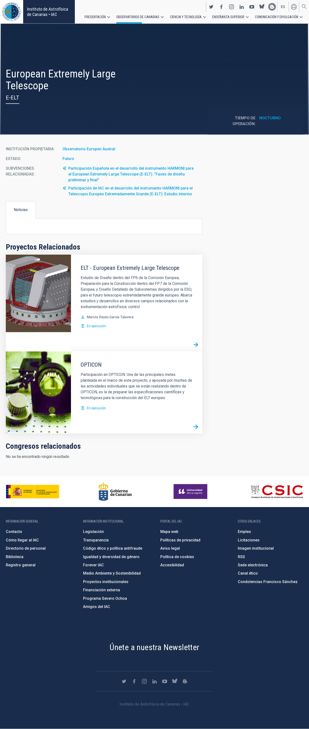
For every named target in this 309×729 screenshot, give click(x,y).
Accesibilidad (172, 565)
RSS (241, 556)
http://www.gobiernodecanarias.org (115, 491)
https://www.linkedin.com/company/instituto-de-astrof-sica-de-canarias (242, 7)
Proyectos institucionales (105, 581)
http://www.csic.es (276, 491)
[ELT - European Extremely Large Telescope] (195, 344)
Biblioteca (14, 556)
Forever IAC (93, 565)
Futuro (68, 158)
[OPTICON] (195, 426)
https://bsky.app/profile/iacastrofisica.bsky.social (262, 7)
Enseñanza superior (228, 17)
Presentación (95, 17)
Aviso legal (170, 548)
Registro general (20, 565)
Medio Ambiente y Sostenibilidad (112, 573)
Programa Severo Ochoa (105, 598)
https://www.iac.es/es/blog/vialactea (272, 7)
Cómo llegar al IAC (22, 540)
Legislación (93, 531)
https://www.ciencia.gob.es (32, 492)
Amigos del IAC (96, 606)
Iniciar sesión (294, 7)
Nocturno (270, 118)
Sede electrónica (253, 565)
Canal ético (248, 573)
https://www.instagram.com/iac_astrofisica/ (231, 7)
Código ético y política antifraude (112, 548)
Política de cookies (177, 556)
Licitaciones (249, 540)
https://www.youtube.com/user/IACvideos (252, 7)
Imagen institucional (256, 548)
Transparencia (96, 540)
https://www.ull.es (191, 491)
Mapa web (169, 531)
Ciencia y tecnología (186, 17)
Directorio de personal (26, 548)
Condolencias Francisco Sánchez (268, 581)
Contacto (14, 531)
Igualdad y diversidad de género (111, 556)
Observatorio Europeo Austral (89, 149)
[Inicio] (11, 11)
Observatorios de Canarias (137, 17)
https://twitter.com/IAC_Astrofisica (211, 7)
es (283, 7)
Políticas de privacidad (180, 540)
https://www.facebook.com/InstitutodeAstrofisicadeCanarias (221, 7)
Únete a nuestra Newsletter (154, 647)
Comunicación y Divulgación (276, 17)
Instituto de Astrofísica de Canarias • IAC (47, 12)
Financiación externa (101, 590)
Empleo (244, 531)
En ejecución (96, 326)
